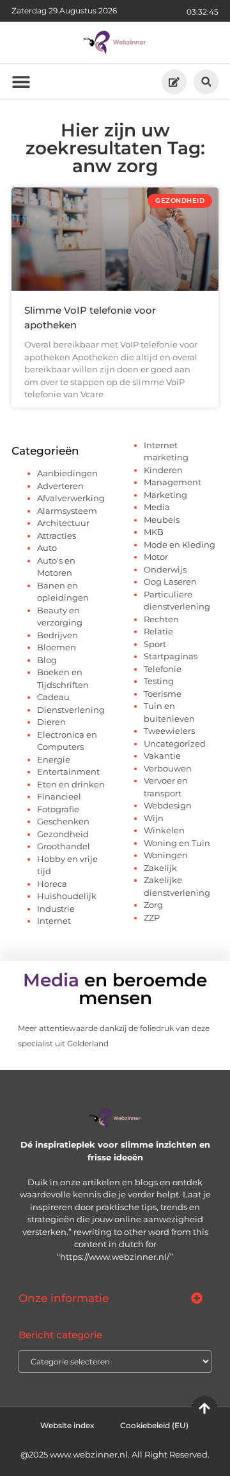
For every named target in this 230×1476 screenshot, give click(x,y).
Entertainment (68, 771)
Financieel (59, 796)
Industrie (56, 908)
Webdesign (168, 805)
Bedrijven (57, 635)
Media (157, 507)
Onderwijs (165, 569)
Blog (47, 660)
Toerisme (162, 694)
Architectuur (63, 523)
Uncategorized (175, 743)
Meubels (162, 520)
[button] (206, 81)
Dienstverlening (71, 710)
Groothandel (63, 846)
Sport (155, 644)
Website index (67, 1425)
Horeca (52, 884)
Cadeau (53, 697)
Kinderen (163, 470)
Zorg (153, 905)
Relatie (158, 631)
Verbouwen (168, 768)
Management (172, 482)
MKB (154, 532)
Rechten (161, 619)
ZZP (152, 917)
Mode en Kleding (179, 544)
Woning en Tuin (177, 843)
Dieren (51, 722)
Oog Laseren (170, 581)
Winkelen (164, 830)
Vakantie (162, 755)
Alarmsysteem (67, 511)
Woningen (166, 855)
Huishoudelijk (66, 896)
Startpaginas (170, 656)
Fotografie (58, 809)
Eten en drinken (71, 784)
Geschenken (63, 821)
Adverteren (60, 486)
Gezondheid (63, 834)
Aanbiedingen (67, 473)
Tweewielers (169, 731)
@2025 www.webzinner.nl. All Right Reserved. (115, 1454)
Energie (53, 759)
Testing (159, 681)
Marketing (165, 495)
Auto (47, 548)
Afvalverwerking (71, 498)
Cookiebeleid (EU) (154, 1425)
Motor (156, 557)
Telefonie (162, 669)
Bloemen (56, 647)
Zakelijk (160, 868)
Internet (54, 921)
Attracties (56, 535)
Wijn (154, 818)
